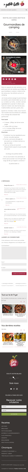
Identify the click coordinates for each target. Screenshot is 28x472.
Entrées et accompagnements (10, 433)
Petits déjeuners (6, 431)
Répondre (6, 194)
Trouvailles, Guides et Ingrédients (11, 455)
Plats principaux (6, 435)
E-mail (3, 267)
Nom (3, 262)
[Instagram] (17, 389)
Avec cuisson (13, 18)
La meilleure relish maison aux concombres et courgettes (20, 344)
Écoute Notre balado (14, 373)
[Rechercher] (26, 9)
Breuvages (4, 428)
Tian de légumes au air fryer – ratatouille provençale (20, 315)
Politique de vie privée (18, 465)
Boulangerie (5, 440)
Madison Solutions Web (20, 468)
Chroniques (6, 447)
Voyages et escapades (8, 451)
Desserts (4, 437)
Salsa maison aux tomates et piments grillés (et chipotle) (8, 343)
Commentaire (5, 245)
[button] (3, 79)
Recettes (5, 18)
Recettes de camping (7, 442)
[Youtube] (11, 389)
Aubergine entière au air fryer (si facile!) (8, 314)
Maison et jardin (6, 453)
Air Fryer (4, 426)
